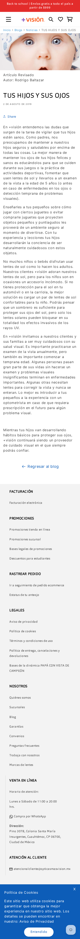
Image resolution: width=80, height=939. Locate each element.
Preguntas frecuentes (24, 745)
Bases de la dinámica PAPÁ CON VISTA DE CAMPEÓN (39, 668)
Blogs (18, 30)
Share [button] (11, 116)
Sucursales (17, 707)
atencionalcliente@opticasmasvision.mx (42, 869)
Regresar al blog (43, 466)
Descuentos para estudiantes (29, 558)
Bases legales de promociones (30, 549)
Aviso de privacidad (23, 621)
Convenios (16, 736)
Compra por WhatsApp (30, 816)
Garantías (16, 726)
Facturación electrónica (25, 502)
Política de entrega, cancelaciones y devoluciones (34, 653)
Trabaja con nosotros (24, 755)
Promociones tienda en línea (29, 529)
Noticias (32, 30)
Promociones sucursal (25, 539)
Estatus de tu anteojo (24, 595)
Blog (12, 717)
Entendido (39, 932)
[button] (8, 19)
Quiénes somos (20, 697)
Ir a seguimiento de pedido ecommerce (36, 585)
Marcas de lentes (21, 764)
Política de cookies (22, 631)
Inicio (7, 30)
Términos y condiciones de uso (31, 640)
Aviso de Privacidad (36, 921)
